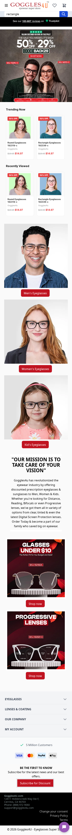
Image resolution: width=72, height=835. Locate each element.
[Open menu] (6, 5)
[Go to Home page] (29, 5)
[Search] (63, 14)
